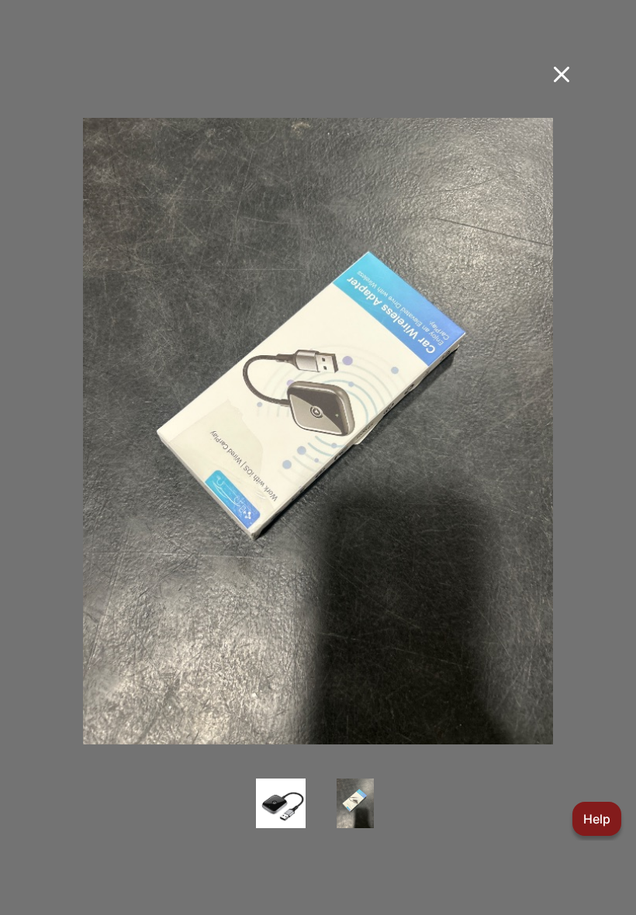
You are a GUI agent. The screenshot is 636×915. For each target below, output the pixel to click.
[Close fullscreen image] (561, 74)
